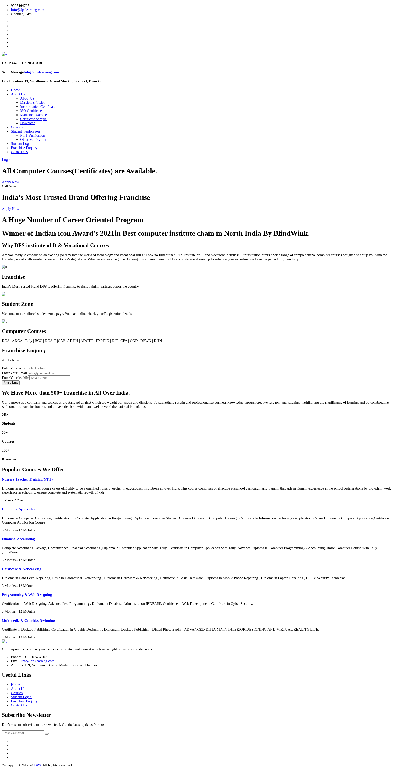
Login (6, 160)
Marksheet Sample (33, 115)
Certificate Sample (33, 119)
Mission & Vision (32, 102)
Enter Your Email (14, 373)
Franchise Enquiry (24, 148)
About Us (18, 94)
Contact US (19, 152)
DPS (37, 765)
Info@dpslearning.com (27, 10)
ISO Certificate (31, 111)
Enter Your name (14, 368)
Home (15, 90)
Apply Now (10, 182)
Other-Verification (33, 139)
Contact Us (19, 705)
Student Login (21, 144)
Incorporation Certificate (37, 106)
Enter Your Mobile (15, 378)
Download (27, 123)
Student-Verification (25, 131)
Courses (17, 127)
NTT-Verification (32, 135)
